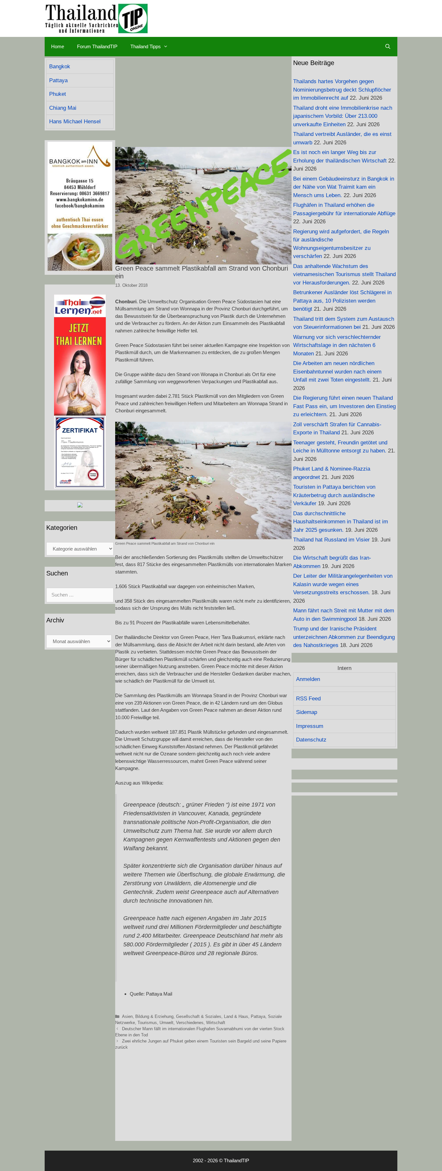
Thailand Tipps (145, 46)
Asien (127, 1016)
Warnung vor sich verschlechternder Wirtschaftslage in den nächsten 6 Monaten (337, 345)
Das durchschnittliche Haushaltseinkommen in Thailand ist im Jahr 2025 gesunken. (340, 521)
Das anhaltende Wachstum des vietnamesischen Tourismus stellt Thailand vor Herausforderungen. (344, 274)
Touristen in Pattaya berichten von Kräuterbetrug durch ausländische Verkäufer (334, 495)
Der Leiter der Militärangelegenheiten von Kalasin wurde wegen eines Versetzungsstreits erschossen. (342, 584)
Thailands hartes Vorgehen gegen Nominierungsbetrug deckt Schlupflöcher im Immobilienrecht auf (342, 89)
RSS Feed (308, 699)
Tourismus (147, 1022)
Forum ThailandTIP (97, 46)
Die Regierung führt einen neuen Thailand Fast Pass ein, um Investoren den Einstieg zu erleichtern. (344, 406)
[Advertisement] (203, 101)
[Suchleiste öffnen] (387, 46)
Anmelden (308, 679)
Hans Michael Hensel (75, 121)
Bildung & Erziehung (154, 1016)
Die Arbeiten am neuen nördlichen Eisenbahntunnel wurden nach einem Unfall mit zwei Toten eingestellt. (337, 371)
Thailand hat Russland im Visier (331, 540)
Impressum (309, 726)
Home (57, 46)
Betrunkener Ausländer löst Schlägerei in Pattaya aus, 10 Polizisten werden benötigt (342, 300)
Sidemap (306, 712)
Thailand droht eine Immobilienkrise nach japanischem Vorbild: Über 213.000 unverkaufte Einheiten (342, 116)
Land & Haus (236, 1016)
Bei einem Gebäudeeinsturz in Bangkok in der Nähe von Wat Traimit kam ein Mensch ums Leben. (343, 187)
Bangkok (59, 66)
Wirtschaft (215, 1022)
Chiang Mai (62, 108)
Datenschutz (311, 740)
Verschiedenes (190, 1022)
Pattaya (258, 1016)
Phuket (57, 94)
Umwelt (166, 1022)
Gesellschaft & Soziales (198, 1016)
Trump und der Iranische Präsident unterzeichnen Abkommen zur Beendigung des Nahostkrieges (344, 637)
